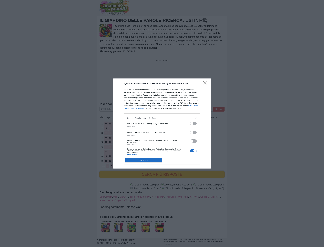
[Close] (205, 83)
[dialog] (162, 123)
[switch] (193, 123)
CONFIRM (143, 160)
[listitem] (162, 118)
